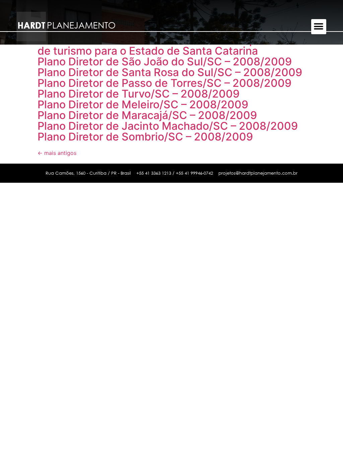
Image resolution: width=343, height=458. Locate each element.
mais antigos (57, 153)
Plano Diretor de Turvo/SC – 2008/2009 (138, 93)
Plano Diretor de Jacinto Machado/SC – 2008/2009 (168, 125)
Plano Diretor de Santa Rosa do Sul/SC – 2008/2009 (170, 72)
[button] (318, 26)
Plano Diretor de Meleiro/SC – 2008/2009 (143, 104)
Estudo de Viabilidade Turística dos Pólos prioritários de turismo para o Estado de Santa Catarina (171, 45)
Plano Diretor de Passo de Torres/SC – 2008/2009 (164, 83)
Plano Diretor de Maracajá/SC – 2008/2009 (147, 115)
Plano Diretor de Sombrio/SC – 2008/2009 (145, 136)
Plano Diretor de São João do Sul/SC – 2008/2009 (165, 61)
